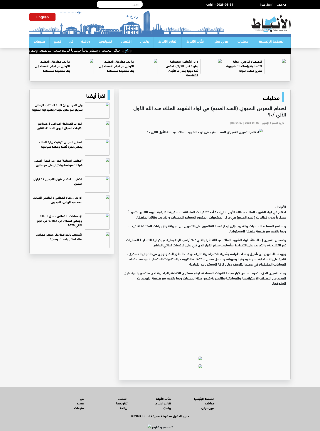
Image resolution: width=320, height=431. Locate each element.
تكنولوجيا (105, 42)
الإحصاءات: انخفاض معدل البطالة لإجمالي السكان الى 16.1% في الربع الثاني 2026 (60, 220)
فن (71, 42)
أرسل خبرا (266, 4)
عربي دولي (221, 42)
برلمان (144, 42)
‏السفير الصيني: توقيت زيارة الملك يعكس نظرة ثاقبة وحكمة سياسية (61, 144)
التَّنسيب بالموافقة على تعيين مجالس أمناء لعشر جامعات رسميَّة (59, 236)
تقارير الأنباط (167, 42)
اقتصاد (126, 42)
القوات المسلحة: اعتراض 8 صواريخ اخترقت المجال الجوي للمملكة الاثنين (60, 125)
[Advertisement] (204, 171)
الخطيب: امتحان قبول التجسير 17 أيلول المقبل (58, 181)
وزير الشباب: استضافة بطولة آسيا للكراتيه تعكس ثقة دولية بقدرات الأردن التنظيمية (182, 67)
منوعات (39, 42)
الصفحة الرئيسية (271, 42)
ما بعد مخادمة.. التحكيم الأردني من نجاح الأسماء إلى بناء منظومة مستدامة (116, 65)
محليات (242, 42)
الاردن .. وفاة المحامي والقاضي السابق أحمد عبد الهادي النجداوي (58, 199)
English (42, 17)
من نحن (281, 4)
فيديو (57, 42)
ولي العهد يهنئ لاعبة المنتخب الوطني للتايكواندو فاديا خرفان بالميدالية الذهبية (57, 107)
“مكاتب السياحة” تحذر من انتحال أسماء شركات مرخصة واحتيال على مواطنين (58, 162)
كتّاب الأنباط (195, 42)
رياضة (85, 42)
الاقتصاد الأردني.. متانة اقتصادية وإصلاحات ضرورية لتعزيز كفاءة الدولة (244, 65)
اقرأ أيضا (95, 95)
